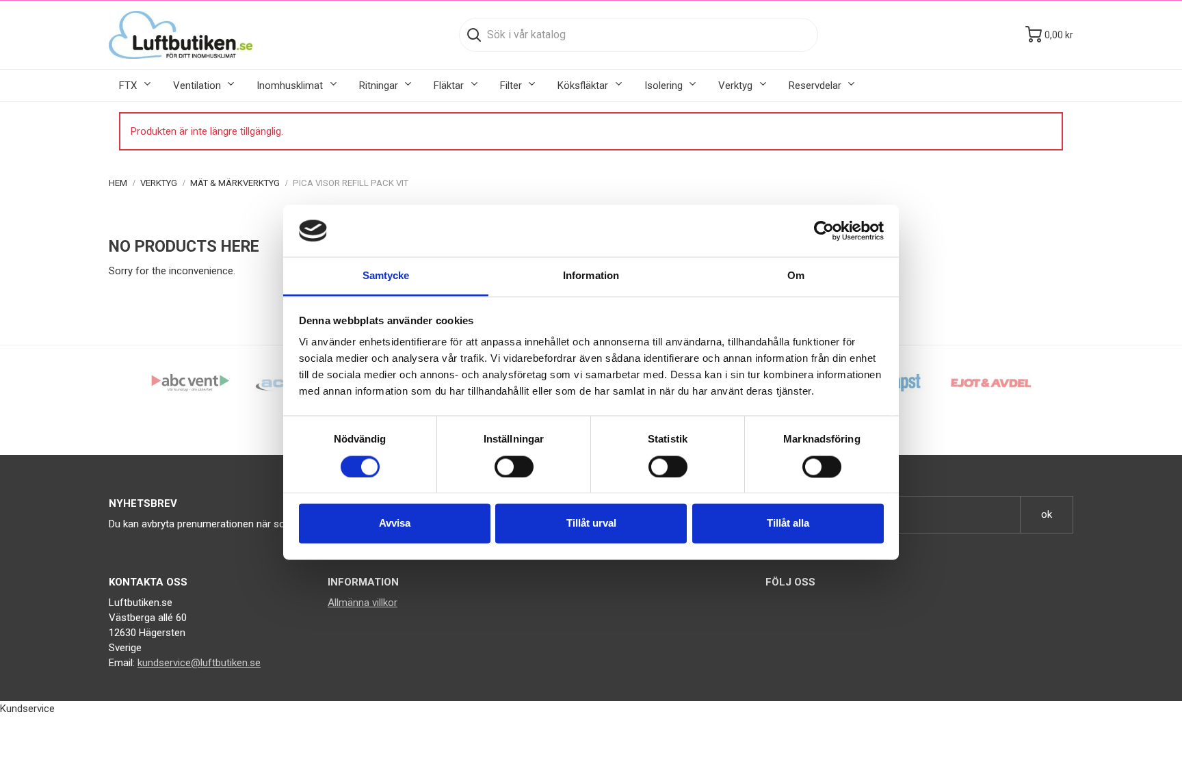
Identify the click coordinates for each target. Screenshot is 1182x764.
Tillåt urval (591, 523)
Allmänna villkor (362, 602)
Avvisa (394, 523)
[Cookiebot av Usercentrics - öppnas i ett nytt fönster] (824, 230)
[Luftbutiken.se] (180, 35)
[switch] (514, 466)
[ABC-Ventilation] (191, 382)
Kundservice (27, 708)
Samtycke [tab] (386, 276)
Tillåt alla (788, 523)
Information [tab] (591, 276)
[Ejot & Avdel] (991, 382)
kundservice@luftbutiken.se (199, 663)
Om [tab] (795, 276)
